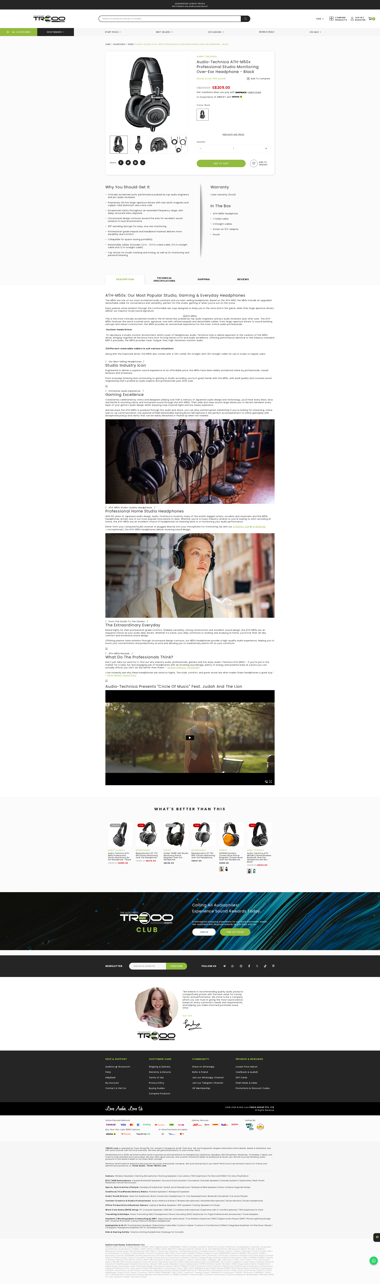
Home (108, 44)
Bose (244, 1249)
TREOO (238, 1272)
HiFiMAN (223, 850)
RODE (227, 1268)
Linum (228, 1262)
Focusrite (139, 1257)
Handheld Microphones (212, 1200)
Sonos (227, 1270)
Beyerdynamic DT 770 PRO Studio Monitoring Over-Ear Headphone (147, 855)
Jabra (190, 1259)
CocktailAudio (112, 1253)
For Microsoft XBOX (217, 1176)
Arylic (165, 1247)
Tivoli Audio (228, 1272)
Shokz (168, 1270)
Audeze (193, 1247)
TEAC (179, 1272)
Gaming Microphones (146, 1176)
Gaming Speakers (168, 1176)
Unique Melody (144, 1274)
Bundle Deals (266, 31)
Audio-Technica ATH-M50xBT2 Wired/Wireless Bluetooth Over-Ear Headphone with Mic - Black (259, 857)
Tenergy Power (202, 1272)
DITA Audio (253, 1253)
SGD (318, 19)
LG (222, 1262)
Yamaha (135, 1277)
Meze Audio (192, 1264)
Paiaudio (200, 1266)
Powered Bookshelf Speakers (146, 1180)
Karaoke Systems (229, 1180)
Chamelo (246, 1251)
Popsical (109, 1268)
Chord (255, 1251)
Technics (188, 1272)
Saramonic (120, 1270)
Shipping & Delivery (160, 1066)
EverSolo (234, 1255)
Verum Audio (196, 1274)
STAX (267, 1270)
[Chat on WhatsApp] (374, 1261)
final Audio (259, 1255)
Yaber (126, 1277)
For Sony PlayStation (238, 1176)
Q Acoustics (170, 1268)
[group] (119, 145)
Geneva (186, 1257)
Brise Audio (123, 1251)
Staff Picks (111, 32)
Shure (175, 1270)
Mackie (260, 1262)
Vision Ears (219, 1274)
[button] (112, 145)
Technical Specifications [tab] (164, 279)
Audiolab (265, 1247)
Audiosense (124, 1249)
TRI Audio (248, 1272)
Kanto (108, 1262)
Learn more (254, 92)
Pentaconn (228, 1266)
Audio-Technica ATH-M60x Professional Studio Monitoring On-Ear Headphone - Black (119, 856)
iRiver (168, 1259)
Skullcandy (204, 1270)
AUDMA (135, 1249)
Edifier (169, 1255)
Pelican (217, 1266)
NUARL (150, 1266)
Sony (234, 1270)
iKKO (146, 1259)
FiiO (250, 1255)
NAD (234, 1264)
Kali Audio (264, 1259)
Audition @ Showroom (117, 1066)
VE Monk (184, 1274)
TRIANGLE (258, 1272)
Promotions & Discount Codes (253, 1088)
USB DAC (168, 1210)
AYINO (157, 1249)
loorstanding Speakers (140, 1225)
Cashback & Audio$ (247, 1072)
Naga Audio (244, 1264)
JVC (255, 1259)
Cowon (149, 1253)
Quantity (201, 142)
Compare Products (340, 18)
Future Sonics (161, 1257)
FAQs (108, 1072)
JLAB (235, 1259)
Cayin (229, 1251)
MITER (203, 1264)
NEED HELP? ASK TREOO (233, 134)
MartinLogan (123, 1264)
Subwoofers (245, 1180)
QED (185, 1268)
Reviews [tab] (243, 279)
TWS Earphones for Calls (251, 1210)
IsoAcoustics (178, 1259)
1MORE (108, 1247)
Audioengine (243, 1247)
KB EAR (116, 1262)
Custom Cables (185, 1225)
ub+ (107, 1274)
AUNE (142, 1249)
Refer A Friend (200, 1072)
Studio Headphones (253, 1200)
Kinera (129, 1262)
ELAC (190, 1255)
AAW (115, 1247)
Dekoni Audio (211, 1253)
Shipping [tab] (204, 279)
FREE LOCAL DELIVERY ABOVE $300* (190, 3)
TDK (174, 1272)
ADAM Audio (134, 1247)
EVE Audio (223, 1255)
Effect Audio (180, 1255)
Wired (131, 44)
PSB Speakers (155, 1268)
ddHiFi (192, 1253)
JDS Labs (227, 1259)
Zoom (144, 1277)
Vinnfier (208, 1274)
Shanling (159, 1270)
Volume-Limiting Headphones (145, 1232)
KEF (122, 1262)
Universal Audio (161, 1274)
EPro (205, 1255)
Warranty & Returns (160, 1072)
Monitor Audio (214, 1264)
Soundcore (249, 1270)
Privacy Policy (156, 1083)
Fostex (167, 850)
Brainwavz (110, 1251)
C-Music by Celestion (167, 1251)
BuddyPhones (137, 1251)
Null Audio (159, 1266)
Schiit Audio (134, 1270)
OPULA (177, 1266)
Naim (254, 1264)
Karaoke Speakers (210, 1180)
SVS (127, 1272)
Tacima (142, 1272)
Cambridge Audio (188, 1251)
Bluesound (234, 1249)
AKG (152, 1247)
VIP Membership (201, 1088)
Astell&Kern (175, 1247)
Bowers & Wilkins (256, 1249)
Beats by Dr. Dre (203, 1249)
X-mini (109, 1277)
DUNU (262, 1253)
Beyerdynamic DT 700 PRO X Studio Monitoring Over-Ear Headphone (203, 855)
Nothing (141, 1266)
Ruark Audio (244, 1268)
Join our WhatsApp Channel (208, 1077)
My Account (112, 1083)
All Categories (21, 32)
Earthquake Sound (145, 1255)
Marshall (110, 1264)
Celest (237, 1251)
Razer (220, 1268)
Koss (145, 1262)
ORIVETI (185, 1266)
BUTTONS (150, 1251)
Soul (240, 1270)
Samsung (266, 1268)
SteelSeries (110, 1272)
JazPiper (212, 1259)
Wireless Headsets (124, 1176)
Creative (159, 1253)
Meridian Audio (177, 1264)
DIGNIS (242, 1253)
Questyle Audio (202, 1268)
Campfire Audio (207, 1251)
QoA (191, 1268)
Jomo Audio (245, 1259)
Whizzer (264, 1274)
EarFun (120, 1255)
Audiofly (255, 1247)
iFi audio (137, 1259)
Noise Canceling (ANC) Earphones (186, 1214)
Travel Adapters (250, 1214)
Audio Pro (212, 1247)
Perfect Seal (241, 1266)
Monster (227, 1264)
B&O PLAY (172, 1249)
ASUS (185, 1247)
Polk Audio (266, 1266)
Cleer (263, 1251)
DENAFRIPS (225, 1253)
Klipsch (137, 1262)
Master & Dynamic (140, 1264)
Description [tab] (125, 279)
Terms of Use (156, 1077)
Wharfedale (252, 1274)
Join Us (204, 932)
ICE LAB (128, 1259)
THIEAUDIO (215, 1272)
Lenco (204, 1262)
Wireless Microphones (188, 1200)
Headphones (119, 44)
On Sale (314, 32)
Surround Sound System (174, 1180)
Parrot (209, 1266)
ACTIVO (122, 1247)
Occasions (214, 32)
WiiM (271, 1274)
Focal (131, 1257)
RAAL (213, 1268)
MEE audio (164, 1264)
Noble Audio (111, 1266)
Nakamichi (263, 1264)
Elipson (197, 1255)
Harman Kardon (221, 1257)
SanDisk (109, 1270)
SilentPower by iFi (188, 1270)
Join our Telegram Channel (207, 1083)
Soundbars (194, 1180)
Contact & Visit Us (115, 1088)
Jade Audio (200, 1259)
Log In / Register (360, 18)
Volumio (230, 1274)
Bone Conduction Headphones (166, 1196)
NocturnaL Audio (127, 1266)
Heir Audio (236, 1257)
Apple (158, 1247)
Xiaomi (118, 1277)
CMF (269, 1251)
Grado (194, 1257)
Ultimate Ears (117, 1274)
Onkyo (169, 1266)
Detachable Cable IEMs (164, 1225)
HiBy (245, 1257)
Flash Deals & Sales (246, 1083)
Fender (243, 1255)
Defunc (200, 1253)
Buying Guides (157, 1088)
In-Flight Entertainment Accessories (223, 1214)
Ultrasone (130, 1274)
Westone (240, 1274)
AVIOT (150, 1249)
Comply (125, 1253)
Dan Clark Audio (179, 1253)
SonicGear (217, 1270)
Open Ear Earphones (139, 1196)
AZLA (164, 1249)
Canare (220, 1251)
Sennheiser (147, 1270)
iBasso (119, 1259)
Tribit (267, 1272)
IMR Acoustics (157, 1259)
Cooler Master (138, 1253)
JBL (219, 1259)
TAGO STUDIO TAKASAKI (159, 1272)
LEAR (180, 1262)
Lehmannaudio (192, 1262)
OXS (192, 1266)
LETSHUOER (214, 1262)
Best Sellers (163, 32)
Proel (145, 1268)
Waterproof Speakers (179, 1191)
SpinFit (260, 1270)
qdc (180, 1268)
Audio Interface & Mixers (164, 1200)
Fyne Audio (174, 1257)
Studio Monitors (234, 1200)
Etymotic (212, 1255)
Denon (234, 1253)
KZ (175, 1262)
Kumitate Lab (166, 1262)
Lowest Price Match (247, 1066)
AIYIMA (145, 1247)
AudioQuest (111, 1249)
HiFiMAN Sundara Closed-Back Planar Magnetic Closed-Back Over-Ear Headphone (231, 856)
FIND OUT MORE (235, 932)
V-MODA (175, 1274)
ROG (233, 1268)
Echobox (160, 1255)
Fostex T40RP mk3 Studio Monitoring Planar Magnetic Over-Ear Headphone (176, 856)
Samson (255, 1268)
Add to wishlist (263, 163)
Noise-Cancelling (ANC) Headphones (149, 1214)
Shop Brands (54, 32)
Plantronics (254, 1266)
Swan (134, 1272)
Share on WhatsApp (203, 1066)
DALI (167, 1253)
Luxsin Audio (249, 1262)
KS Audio (153, 1262)
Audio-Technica (207, 56)
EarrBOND (129, 1255)
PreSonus (120, 1268)
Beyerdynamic (143, 850)
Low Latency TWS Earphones (192, 1176)
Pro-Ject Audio (133, 1268)
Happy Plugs (205, 1257)
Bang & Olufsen (186, 1249)
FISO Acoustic (120, 1257)
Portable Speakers (158, 1191)
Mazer (154, 1264)
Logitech (237, 1262)
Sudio (121, 1272)
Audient (202, 1247)
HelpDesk (110, 1077)
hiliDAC (261, 1257)
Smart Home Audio (126, 1182)
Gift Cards (241, 1077)
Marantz (270, 1262)
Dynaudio (110, 1255)
